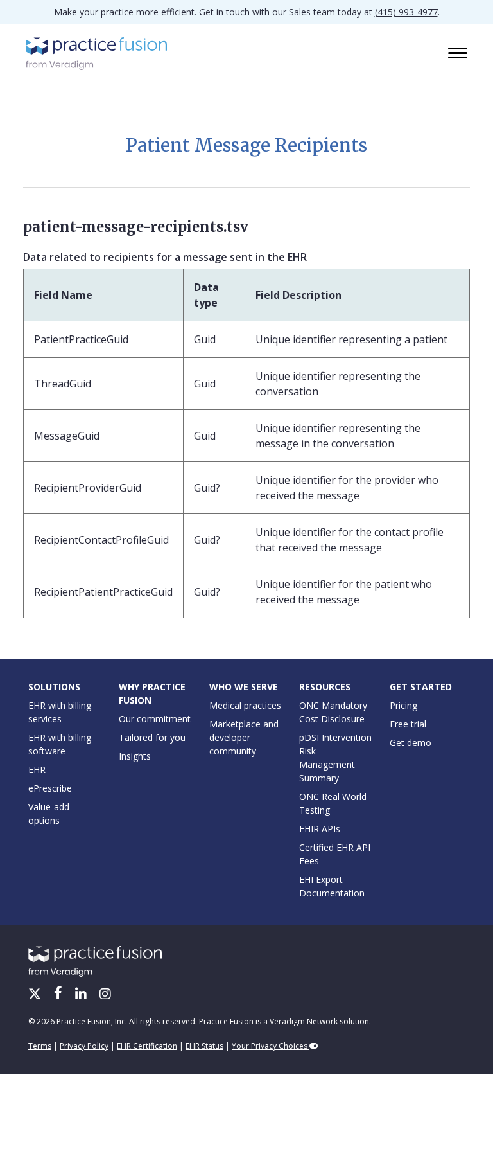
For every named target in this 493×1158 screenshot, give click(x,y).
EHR (37, 769)
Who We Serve (243, 687)
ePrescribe (50, 788)
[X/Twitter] (36, 995)
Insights (135, 756)
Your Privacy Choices (270, 1045)
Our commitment (155, 719)
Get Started (421, 687)
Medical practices (245, 705)
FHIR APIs (319, 829)
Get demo (410, 742)
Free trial (408, 724)
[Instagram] (105, 995)
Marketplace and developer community (244, 737)
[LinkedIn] (82, 995)
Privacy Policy (84, 1045)
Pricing (403, 705)
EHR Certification (147, 1045)
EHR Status (204, 1045)
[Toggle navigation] (459, 54)
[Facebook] (59, 995)
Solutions (54, 687)
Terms (39, 1045)
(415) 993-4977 (406, 12)
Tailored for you (152, 737)
